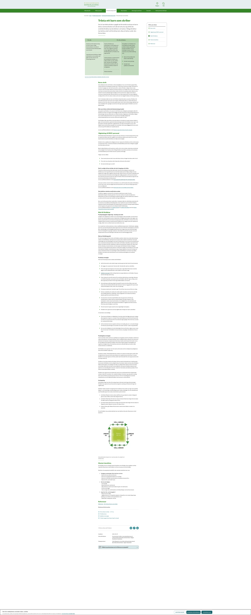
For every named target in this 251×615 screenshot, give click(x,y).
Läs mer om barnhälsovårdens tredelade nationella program (97, 76)
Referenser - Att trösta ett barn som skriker (108, 504)
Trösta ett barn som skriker (122, 15)
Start (90, 15)
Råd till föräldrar (154, 36)
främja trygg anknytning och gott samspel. (123, 129)
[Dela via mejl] (131, 528)
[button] (157, 4)
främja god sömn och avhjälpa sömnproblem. (123, 187)
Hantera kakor (179, 612)
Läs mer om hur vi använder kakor (68, 613)
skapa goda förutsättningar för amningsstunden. (124, 179)
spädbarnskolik (115, 207)
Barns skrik (152, 28)
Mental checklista (154, 39)
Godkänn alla (207, 612)
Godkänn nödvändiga (193, 612)
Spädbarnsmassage (105, 273)
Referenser (152, 43)
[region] (125, 612)
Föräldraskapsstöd (96, 15)
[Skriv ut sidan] (137, 528)
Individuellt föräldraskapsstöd (108, 15)
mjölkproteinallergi (125, 207)
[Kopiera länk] (134, 528)
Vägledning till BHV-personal (156, 32)
